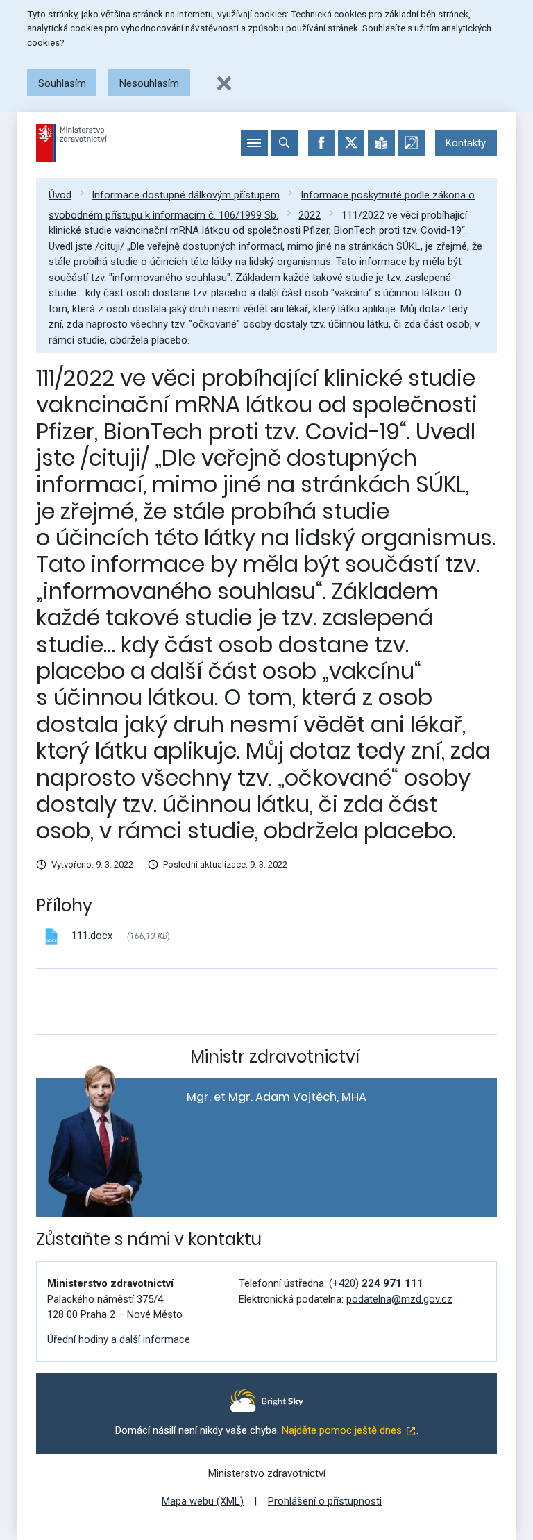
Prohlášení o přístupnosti (325, 1501)
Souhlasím (62, 83)
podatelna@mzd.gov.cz (399, 1299)
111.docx (91, 935)
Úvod (60, 195)
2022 (309, 215)
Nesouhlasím (149, 83)
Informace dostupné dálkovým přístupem (186, 195)
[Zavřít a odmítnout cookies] (224, 83)
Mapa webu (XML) (203, 1501)
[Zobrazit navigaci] (254, 143)
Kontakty (466, 143)
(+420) (376, 1283)
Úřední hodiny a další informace (118, 1339)
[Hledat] (284, 143)
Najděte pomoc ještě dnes (342, 1430)
